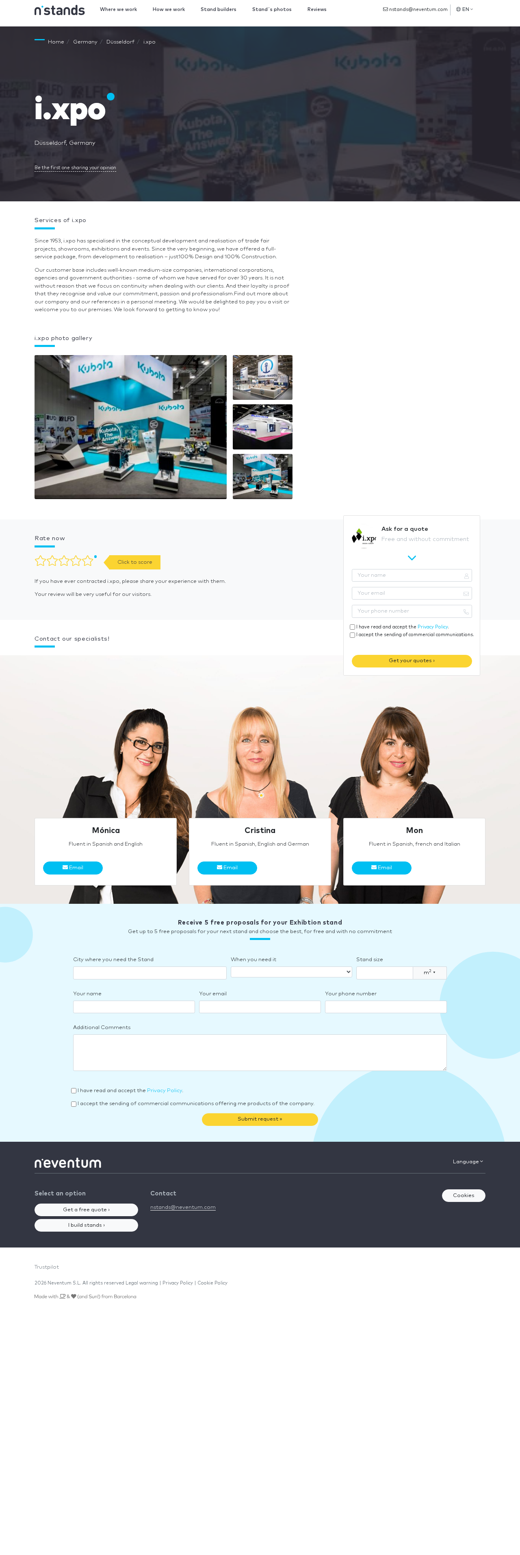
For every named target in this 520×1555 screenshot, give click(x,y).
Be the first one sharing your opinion (75, 168)
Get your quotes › (412, 660)
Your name (87, 994)
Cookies (463, 1195)
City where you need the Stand (113, 959)
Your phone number (351, 994)
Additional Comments (101, 1027)
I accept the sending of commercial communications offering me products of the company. (196, 1103)
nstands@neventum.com (418, 9)
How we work (169, 9)
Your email (213, 994)
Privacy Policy (433, 627)
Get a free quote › (86, 1210)
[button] (131, 429)
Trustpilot (47, 1267)
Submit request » (260, 1119)
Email (75, 867)
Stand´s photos (272, 9)
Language (466, 1162)
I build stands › (86, 1225)
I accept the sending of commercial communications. (415, 634)
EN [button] (466, 9)
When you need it (253, 959)
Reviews (317, 9)
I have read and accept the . (402, 627)
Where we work (118, 9)
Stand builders (218, 9)
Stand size (369, 959)
